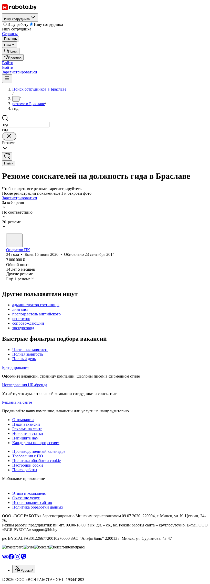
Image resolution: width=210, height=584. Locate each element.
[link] (10, 51)
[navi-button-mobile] (7, 78)
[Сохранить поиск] (7, 156)
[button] (7, 63)
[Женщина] (14, 240)
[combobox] (25, 124)
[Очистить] (9, 136)
